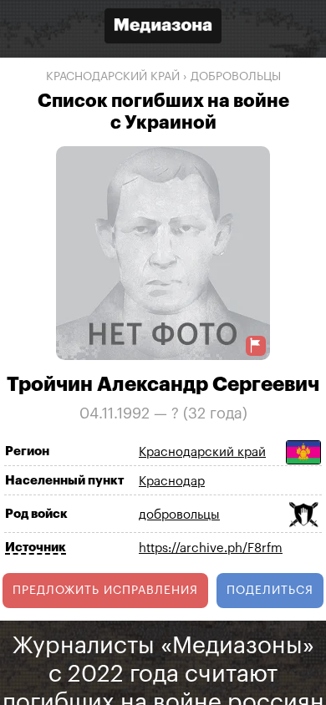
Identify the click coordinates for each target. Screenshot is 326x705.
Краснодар (172, 481)
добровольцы (236, 77)
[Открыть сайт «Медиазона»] (163, 28)
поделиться (270, 590)
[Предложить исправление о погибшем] (256, 345)
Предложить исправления (105, 590)
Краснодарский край (113, 77)
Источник (35, 547)
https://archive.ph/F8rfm (211, 548)
